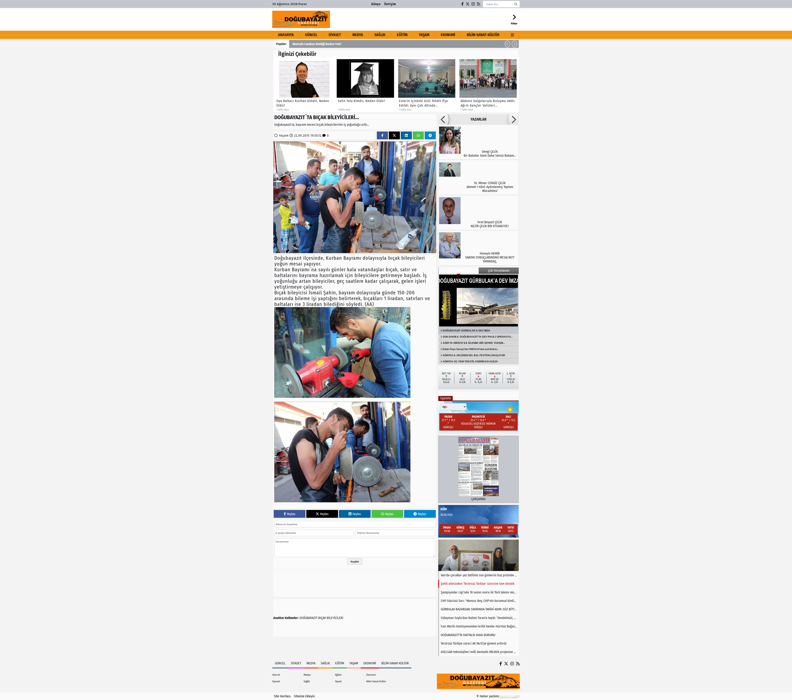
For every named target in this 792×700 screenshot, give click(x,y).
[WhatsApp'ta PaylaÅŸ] (418, 135)
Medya (357, 35)
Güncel (311, 35)
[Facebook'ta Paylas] (382, 135)
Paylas (291, 514)
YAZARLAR (478, 119)
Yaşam (424, 35)
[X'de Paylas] (394, 135)
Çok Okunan (458, 270)
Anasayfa (286, 35)
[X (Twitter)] (468, 4)
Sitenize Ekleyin (304, 696)
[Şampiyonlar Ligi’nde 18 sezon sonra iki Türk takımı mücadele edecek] (478, 555)
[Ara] (516, 4)
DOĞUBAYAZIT (308, 618)
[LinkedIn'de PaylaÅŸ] (406, 135)
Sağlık (379, 35)
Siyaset (335, 35)
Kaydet (355, 561)
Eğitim (402, 35)
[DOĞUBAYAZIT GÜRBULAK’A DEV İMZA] (478, 300)
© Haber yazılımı (488, 696)
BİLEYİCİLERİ (335, 618)
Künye (376, 4)
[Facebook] (462, 4)
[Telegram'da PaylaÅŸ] (430, 135)
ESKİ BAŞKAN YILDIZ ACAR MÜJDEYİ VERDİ (320, 44)
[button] (507, 44)
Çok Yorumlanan (498, 270)
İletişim (390, 4)
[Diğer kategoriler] (512, 35)
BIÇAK (322, 618)
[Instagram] (473, 4)
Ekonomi (448, 35)
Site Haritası (282, 696)
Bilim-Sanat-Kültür (483, 35)
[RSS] (478, 4)
